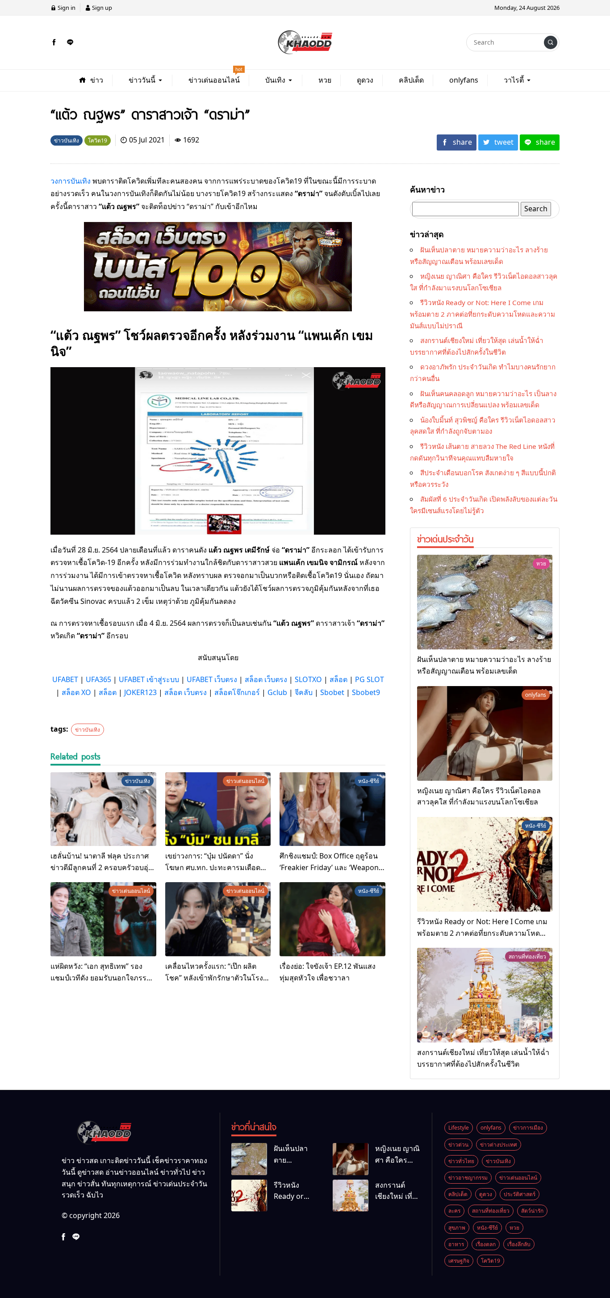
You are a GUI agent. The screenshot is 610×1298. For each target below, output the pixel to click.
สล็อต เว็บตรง (266, 679)
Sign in (65, 8)
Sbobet (332, 692)
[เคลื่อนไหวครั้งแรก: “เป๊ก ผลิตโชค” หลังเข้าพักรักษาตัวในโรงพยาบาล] (218, 919)
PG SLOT (369, 679)
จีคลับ (304, 692)
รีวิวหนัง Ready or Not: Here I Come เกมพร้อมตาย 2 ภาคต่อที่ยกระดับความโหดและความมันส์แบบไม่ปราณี (482, 314)
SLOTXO (308, 679)
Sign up (101, 8)
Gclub (277, 692)
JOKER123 (140, 692)
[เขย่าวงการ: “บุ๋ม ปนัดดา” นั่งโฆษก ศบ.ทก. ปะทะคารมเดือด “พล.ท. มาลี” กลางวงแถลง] (218, 809)
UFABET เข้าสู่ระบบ (149, 679)
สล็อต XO (76, 692)
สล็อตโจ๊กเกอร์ (237, 692)
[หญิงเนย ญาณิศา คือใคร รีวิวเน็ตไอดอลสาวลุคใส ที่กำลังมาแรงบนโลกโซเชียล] (484, 733)
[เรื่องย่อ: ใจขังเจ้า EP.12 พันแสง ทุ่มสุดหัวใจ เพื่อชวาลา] (332, 919)
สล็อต (338, 679)
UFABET (65, 679)
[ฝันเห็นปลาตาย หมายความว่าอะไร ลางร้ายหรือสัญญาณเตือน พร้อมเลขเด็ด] (484, 602)
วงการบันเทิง (70, 181)
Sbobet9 (366, 692)
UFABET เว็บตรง (212, 679)
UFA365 (98, 679)
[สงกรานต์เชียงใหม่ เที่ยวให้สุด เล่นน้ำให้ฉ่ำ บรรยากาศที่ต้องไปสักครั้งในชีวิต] (484, 995)
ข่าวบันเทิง (87, 729)
